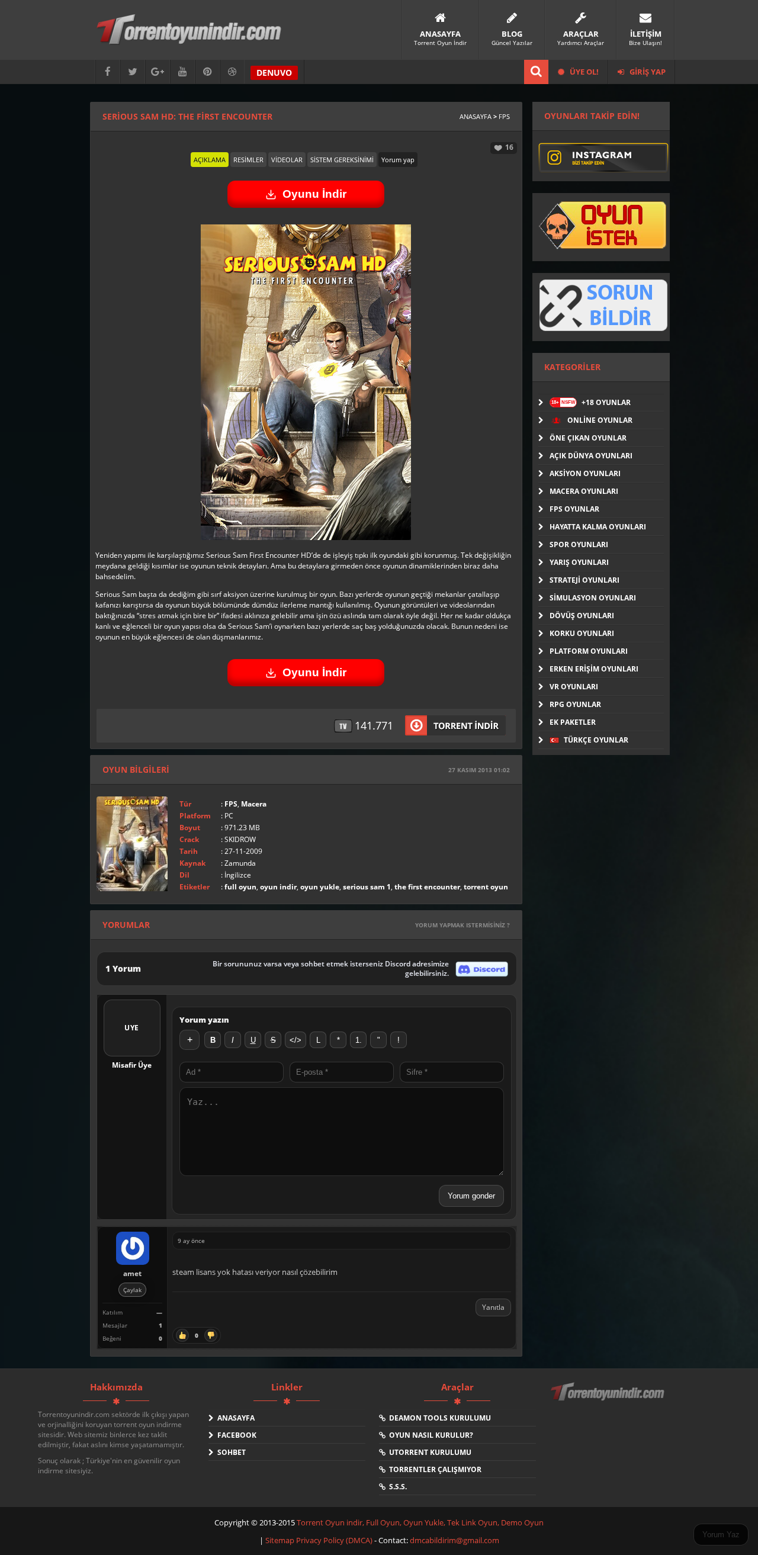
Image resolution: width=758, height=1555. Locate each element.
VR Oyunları (574, 687)
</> (295, 1040)
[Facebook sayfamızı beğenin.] (107, 72)
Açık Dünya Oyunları (591, 456)
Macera (253, 804)
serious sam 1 (367, 887)
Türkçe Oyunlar (595, 740)
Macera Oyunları (584, 491)
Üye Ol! (583, 71)
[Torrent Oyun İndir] (609, 1400)
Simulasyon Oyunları (593, 598)
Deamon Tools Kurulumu (438, 1418)
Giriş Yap (647, 71)
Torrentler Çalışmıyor (433, 1469)
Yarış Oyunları (579, 562)
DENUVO (274, 72)
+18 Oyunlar (591, 402)
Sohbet (230, 1452)
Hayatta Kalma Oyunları (598, 527)
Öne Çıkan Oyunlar (588, 438)
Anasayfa (476, 116)
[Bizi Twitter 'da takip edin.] (132, 72)
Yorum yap (398, 159)
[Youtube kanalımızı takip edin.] (182, 72)
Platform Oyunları (589, 651)
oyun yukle (319, 887)
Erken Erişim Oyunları (594, 669)
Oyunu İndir (314, 194)
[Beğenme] (210, 1335)
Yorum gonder (471, 1195)
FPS (504, 116)
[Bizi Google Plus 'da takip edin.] (157, 72)
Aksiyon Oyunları (585, 473)
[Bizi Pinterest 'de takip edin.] (207, 72)
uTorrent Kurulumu (428, 1452)
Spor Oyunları (579, 544)
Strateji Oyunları (584, 580)
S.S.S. (396, 1487)
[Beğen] (182, 1335)
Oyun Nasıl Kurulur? (429, 1435)
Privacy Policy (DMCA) (334, 1540)
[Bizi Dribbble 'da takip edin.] (232, 72)
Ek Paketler (573, 722)
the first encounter (427, 887)
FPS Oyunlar (574, 509)
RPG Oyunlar (575, 704)
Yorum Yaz (721, 1534)
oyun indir (278, 887)
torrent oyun (486, 887)
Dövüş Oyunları (582, 616)
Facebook (235, 1435)
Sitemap (280, 1540)
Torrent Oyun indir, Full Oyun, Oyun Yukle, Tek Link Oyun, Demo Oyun (420, 1522)
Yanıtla (493, 1307)
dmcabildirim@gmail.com (454, 1540)
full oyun (240, 887)
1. (358, 1040)
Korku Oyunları (582, 633)
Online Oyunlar (599, 420)
